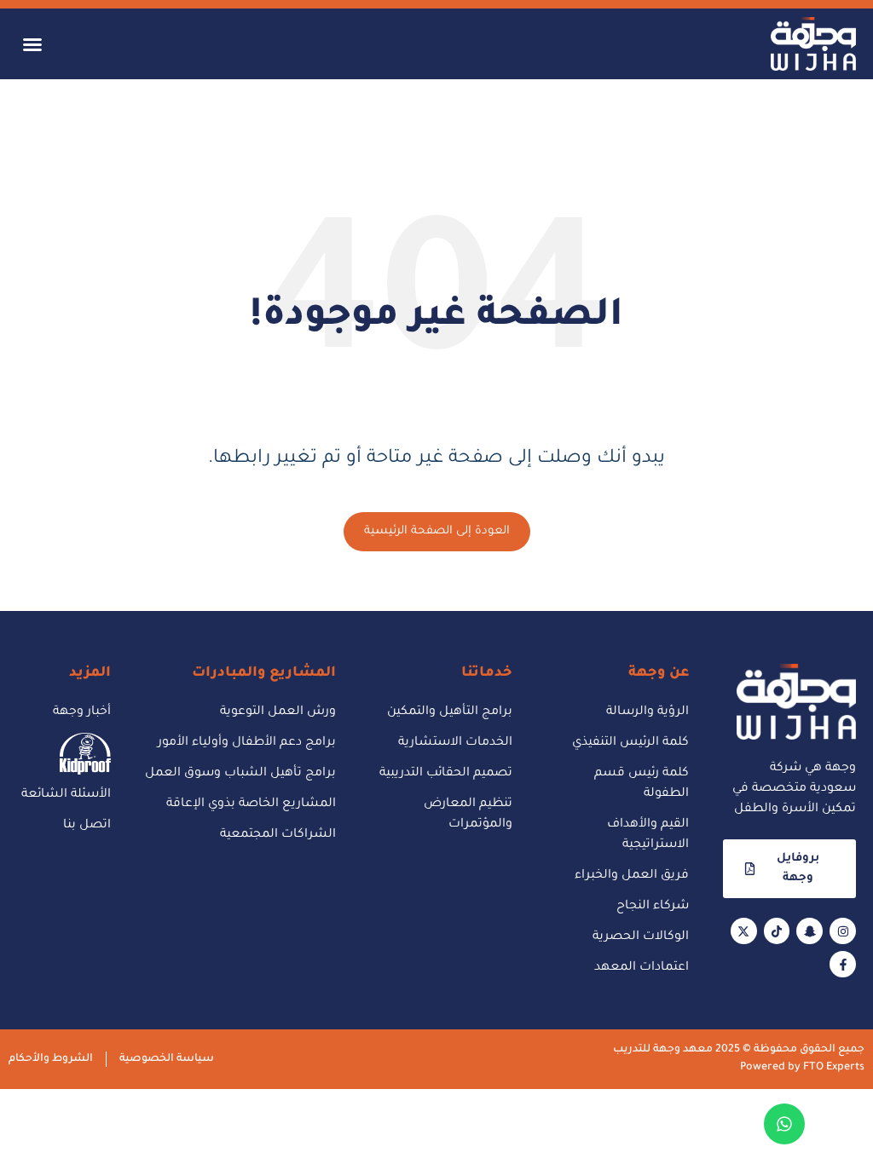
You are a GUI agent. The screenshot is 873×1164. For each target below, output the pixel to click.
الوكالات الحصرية (641, 937)
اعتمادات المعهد (641, 968)
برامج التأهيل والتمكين (449, 712)
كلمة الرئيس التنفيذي (630, 743)
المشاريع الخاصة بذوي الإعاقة (251, 804)
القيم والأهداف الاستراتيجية (648, 835)
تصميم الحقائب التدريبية (445, 774)
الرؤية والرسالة (647, 712)
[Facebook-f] (843, 964)
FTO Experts (833, 1068)
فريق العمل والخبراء (632, 876)
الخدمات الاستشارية (455, 743)
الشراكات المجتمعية (278, 835)
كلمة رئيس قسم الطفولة (641, 784)
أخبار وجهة (82, 712)
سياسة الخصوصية (166, 1059)
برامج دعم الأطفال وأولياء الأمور (247, 743)
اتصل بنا (87, 826)
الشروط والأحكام (51, 1059)
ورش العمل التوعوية (278, 712)
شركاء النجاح (652, 906)
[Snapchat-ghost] (809, 931)
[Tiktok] (777, 931)
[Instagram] (843, 931)
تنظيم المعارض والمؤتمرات (468, 815)
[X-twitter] (744, 931)
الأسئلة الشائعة (66, 795)
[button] (32, 44)
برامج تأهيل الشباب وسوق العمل (240, 774)
